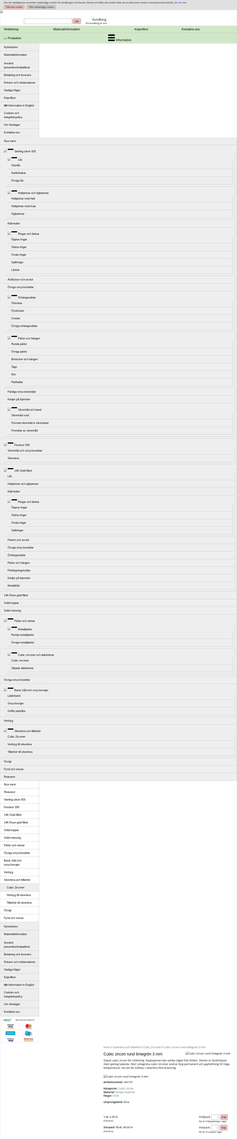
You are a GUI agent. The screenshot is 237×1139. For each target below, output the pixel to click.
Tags (14, 366)
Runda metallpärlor (22, 634)
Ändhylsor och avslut (20, 279)
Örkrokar (16, 303)
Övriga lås (17, 180)
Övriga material (125, 1092)
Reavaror (9, 776)
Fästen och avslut (18, 539)
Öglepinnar (17, 213)
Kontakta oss (191, 29)
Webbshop (11, 29)
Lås (20, 159)
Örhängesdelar (27, 297)
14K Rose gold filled (16, 595)
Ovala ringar (18, 254)
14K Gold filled (23, 470)
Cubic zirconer (20, 660)
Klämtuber (14, 223)
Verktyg (8, 720)
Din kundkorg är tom (96, 23)
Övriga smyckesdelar (21, 287)
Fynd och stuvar (14, 769)
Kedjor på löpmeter (19, 399)
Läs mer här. (180, 2)
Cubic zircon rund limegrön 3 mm (185, 1047)
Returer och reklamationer (19, 82)
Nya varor (10, 140)
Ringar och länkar (28, 233)
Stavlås (15, 165)
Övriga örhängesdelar (24, 325)
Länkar (15, 269)
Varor (107, 1047)
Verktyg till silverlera (20, 744)
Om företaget (12, 124)
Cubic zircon (126, 1088)
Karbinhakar (18, 172)
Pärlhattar (17, 382)
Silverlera (13, 458)
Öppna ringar (19, 239)
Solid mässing (12, 610)
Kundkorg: (99, 19)
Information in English (21, 105)
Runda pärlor (19, 343)
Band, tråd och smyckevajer (31, 690)
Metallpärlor (25, 629)
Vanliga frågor (12, 90)
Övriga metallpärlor (22, 642)
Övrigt (7, 761)
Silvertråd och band (29, 409)
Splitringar (17, 262)
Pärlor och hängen (29, 338)
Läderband (14, 695)
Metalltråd (13, 585)
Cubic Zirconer (16, 736)
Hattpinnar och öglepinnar (33, 192)
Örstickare (17, 310)
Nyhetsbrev (11, 47)
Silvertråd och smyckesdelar (25, 450)
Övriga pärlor (19, 351)
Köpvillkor (141, 29)
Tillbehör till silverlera (20, 751)
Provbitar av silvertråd (24, 430)
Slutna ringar (18, 247)
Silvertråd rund (20, 415)
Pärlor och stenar (24, 620)
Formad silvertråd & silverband (29, 422)
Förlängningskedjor (19, 570)
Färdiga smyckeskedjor (22, 391)
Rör (13, 374)
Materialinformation (66, 29)
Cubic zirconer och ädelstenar (36, 654)
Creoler (15, 318)
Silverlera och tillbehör (27, 731)
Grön (116, 1095)
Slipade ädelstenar (22, 668)
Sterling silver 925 (25, 151)
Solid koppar (11, 602)
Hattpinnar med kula (23, 206)
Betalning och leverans (17, 75)
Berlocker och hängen (24, 359)
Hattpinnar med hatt (23, 198)
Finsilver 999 (22, 445)
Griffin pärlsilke (17, 711)
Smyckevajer (16, 703)
